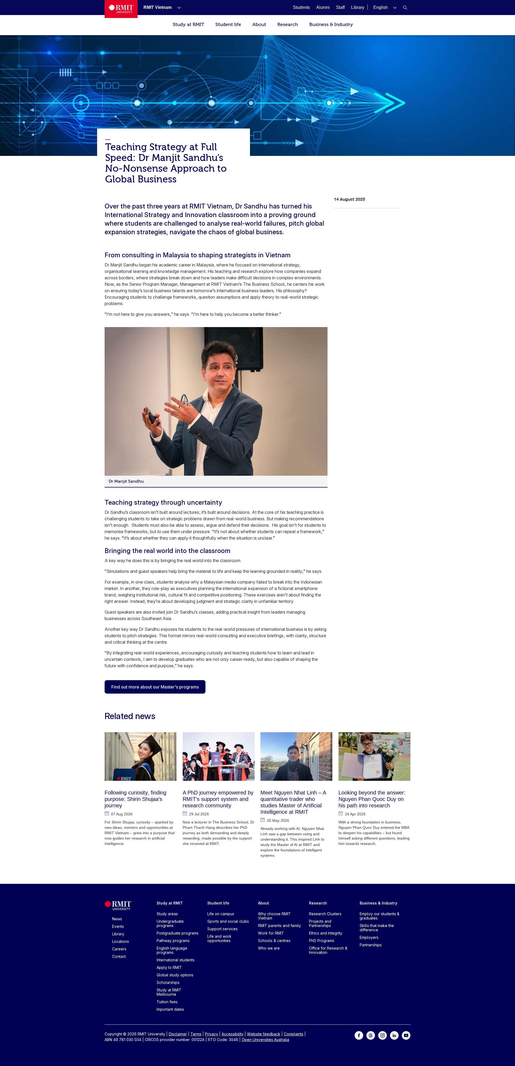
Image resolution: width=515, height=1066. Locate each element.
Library (118, 934)
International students (175, 960)
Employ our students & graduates (379, 915)
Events (118, 926)
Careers (119, 949)
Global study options (175, 975)
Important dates (170, 1009)
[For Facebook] (359, 1035)
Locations (120, 941)
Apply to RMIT (169, 967)
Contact (119, 956)
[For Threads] (370, 1035)
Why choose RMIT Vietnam (274, 915)
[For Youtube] (406, 1035)
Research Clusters (325, 913)
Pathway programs (173, 940)
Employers (369, 937)
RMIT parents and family (279, 925)
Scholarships (168, 982)
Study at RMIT (188, 24)
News (117, 919)
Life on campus (220, 913)
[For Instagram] (382, 1035)
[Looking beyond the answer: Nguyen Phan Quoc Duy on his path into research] (374, 756)
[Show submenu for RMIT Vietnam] (177, 7)
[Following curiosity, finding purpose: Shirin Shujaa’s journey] (140, 756)
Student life (228, 24)
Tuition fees (167, 1001)
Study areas (167, 913)
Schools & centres (274, 940)
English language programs (172, 950)
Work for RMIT (271, 933)
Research (287, 24)
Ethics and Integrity (325, 933)
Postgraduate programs (177, 933)
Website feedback (263, 1034)
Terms (195, 1034)
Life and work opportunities (219, 938)
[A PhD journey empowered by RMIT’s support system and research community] (219, 756)
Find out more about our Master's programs (155, 687)
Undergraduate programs (170, 923)
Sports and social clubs (228, 921)
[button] (385, 7)
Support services (222, 928)
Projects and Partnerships (320, 923)
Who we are (269, 948)
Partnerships (371, 945)
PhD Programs (321, 940)
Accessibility (233, 1034)
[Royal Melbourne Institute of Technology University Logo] (121, 9)
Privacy (211, 1034)
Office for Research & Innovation (328, 950)
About (259, 24)
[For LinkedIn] (394, 1035)
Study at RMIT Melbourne (169, 992)
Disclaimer (178, 1034)
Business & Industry (331, 24)
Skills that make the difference (377, 927)
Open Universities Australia (265, 1039)
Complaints (293, 1034)
